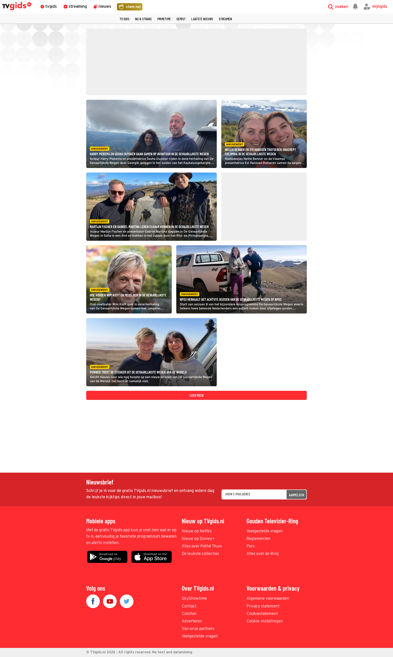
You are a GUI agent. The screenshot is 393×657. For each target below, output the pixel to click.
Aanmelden (296, 495)
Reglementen (259, 539)
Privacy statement (263, 606)
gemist (181, 19)
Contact (189, 606)
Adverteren (192, 621)
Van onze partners (198, 629)
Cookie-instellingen (265, 621)
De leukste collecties (200, 554)
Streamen (225, 19)
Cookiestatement (262, 614)
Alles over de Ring (263, 554)
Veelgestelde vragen (265, 531)
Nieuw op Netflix (197, 531)
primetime (164, 19)
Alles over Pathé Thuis (202, 546)
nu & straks (143, 19)
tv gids (124, 19)
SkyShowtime (194, 598)
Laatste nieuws (202, 19)
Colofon (189, 614)
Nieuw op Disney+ (198, 539)
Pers (250, 546)
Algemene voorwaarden (268, 598)
